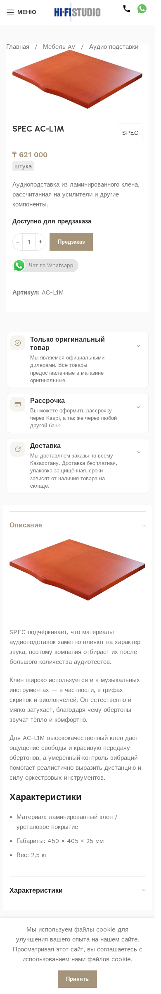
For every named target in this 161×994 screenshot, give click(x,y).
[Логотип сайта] (77, 12)
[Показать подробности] (138, 343)
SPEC (130, 130)
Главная (17, 46)
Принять (77, 979)
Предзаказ (71, 239)
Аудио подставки (113, 46)
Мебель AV (59, 46)
